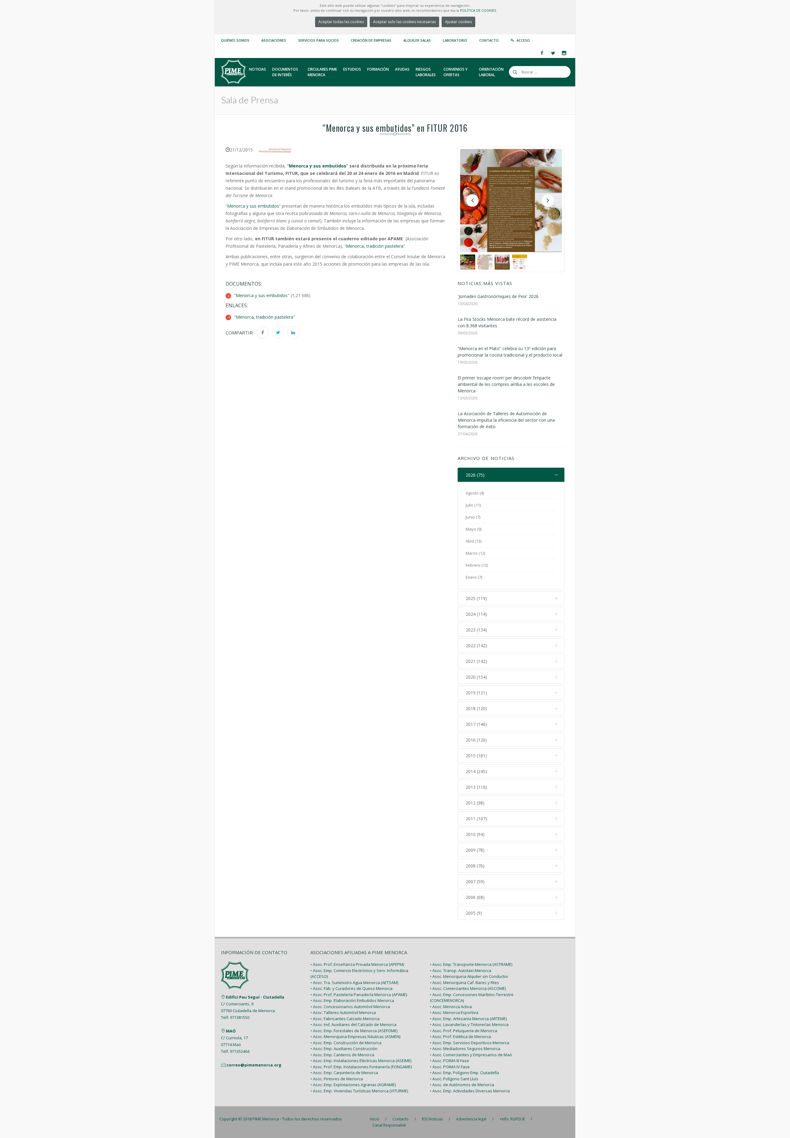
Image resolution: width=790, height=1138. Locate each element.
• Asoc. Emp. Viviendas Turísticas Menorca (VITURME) (359, 1091)
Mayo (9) (473, 529)
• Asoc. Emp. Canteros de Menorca (342, 1054)
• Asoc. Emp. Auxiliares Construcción (343, 1048)
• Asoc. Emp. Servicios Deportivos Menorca (469, 1042)
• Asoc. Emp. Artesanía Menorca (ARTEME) (468, 1018)
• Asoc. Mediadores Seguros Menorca (465, 1048)
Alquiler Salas (417, 40)
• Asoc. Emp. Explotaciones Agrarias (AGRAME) (353, 1084)
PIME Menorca (265, 1119)
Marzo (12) (475, 553)
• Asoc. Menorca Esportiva (454, 1012)
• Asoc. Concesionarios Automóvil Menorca (350, 1006)
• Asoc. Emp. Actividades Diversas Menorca (470, 1091)
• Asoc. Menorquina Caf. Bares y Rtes (464, 982)
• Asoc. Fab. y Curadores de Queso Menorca (351, 988)
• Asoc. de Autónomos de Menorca (462, 1084)
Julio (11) (473, 505)
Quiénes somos (235, 40)
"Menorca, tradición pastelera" (264, 317)
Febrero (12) (477, 565)
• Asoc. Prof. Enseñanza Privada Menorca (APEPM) (357, 964)
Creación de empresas (371, 40)
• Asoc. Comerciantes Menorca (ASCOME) (468, 988)
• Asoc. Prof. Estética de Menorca (460, 1036)
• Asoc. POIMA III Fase (449, 1060)
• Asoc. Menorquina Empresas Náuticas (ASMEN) (355, 1036)
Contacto (489, 40)
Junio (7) (473, 517)
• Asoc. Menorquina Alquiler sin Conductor (469, 976)
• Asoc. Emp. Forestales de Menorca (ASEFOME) (353, 1030)
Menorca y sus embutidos (317, 166)
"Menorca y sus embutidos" (261, 295)
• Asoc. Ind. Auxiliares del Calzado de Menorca (353, 1024)
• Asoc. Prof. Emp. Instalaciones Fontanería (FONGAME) (361, 1067)
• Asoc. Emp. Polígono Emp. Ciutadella (464, 1072)
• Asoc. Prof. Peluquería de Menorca (463, 1030)
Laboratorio (455, 40)
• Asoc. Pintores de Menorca (336, 1079)
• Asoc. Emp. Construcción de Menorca (345, 1042)
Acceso (523, 40)
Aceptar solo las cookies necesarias (404, 21)
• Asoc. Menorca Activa (451, 1006)
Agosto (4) (475, 493)
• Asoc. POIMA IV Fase (450, 1067)
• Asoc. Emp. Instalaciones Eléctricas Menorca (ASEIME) (360, 1060)
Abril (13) (473, 541)
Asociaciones (273, 40)
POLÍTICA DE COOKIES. (478, 10)
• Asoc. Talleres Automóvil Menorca (343, 1012)
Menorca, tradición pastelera (374, 246)
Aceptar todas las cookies (341, 21)
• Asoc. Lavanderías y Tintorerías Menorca (469, 1024)
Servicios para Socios (318, 40)
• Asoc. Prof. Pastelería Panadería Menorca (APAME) (358, 994)
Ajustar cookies (458, 21)
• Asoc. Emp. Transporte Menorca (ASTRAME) (471, 964)
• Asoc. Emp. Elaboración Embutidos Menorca (352, 1000)
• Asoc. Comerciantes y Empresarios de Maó (471, 1054)
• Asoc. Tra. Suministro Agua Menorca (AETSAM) (354, 982)
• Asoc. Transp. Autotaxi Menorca (460, 970)
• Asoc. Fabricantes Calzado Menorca (345, 1018)
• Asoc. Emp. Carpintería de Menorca (344, 1072)
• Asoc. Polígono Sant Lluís (454, 1079)
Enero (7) (474, 577)
